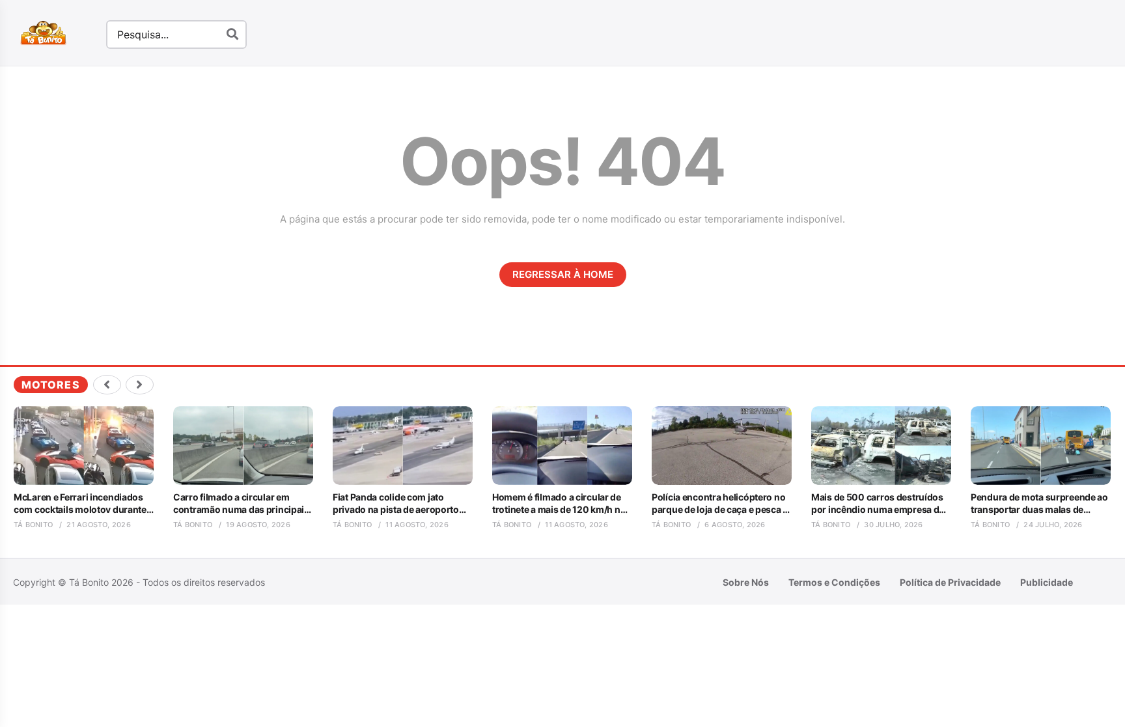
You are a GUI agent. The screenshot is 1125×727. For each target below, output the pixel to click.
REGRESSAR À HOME (562, 274)
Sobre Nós (746, 582)
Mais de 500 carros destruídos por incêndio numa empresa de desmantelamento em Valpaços (878, 503)
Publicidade (1046, 582)
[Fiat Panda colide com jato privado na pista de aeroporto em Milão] (403, 445)
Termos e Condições (834, 582)
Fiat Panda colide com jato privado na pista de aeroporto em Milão (396, 503)
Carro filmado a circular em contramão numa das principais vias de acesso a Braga (241, 503)
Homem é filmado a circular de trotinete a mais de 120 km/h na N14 (558, 503)
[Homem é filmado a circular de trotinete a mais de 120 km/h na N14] (562, 445)
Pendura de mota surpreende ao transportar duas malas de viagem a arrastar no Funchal (1039, 503)
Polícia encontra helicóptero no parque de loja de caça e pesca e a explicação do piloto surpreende (720, 503)
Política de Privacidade (950, 582)
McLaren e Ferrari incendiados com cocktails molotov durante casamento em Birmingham (80, 503)
